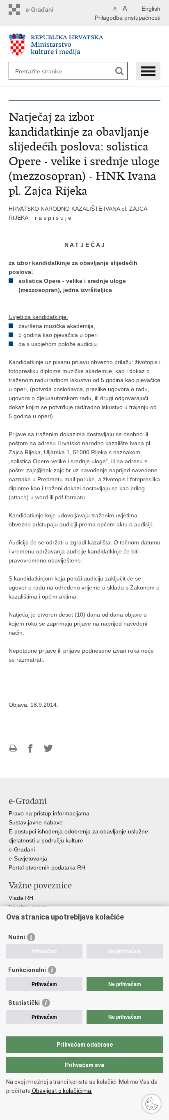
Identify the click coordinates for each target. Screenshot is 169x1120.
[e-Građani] (44, 9)
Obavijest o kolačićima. (61, 1091)
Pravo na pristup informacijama (49, 813)
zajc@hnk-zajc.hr (48, 470)
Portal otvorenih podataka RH (47, 867)
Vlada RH (21, 898)
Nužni (16, 937)
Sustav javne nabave (36, 822)
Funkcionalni (27, 970)
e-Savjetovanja (28, 858)
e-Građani (22, 849)
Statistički (24, 1002)
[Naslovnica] (85, 44)
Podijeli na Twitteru (48, 748)
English (151, 8)
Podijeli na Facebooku (30, 748)
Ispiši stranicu (13, 748)
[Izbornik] (148, 71)
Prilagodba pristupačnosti (127, 17)
